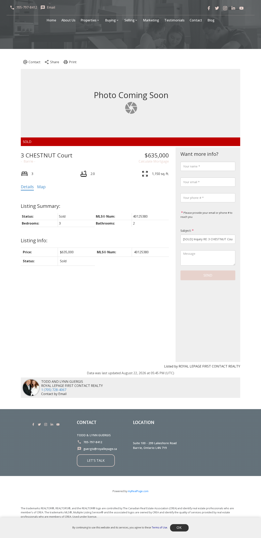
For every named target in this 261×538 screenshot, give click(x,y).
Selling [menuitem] (129, 20)
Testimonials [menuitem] (174, 20)
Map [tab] (41, 186)
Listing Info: (34, 240)
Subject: (185, 230)
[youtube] (241, 8)
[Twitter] (217, 8)
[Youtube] (58, 424)
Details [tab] (27, 186)
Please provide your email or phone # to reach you (206, 215)
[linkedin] (233, 8)
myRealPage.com (138, 491)
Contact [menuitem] (196, 20)
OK (179, 527)
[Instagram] (46, 424)
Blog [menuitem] (211, 20)
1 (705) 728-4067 (53, 389)
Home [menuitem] (51, 20)
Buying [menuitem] (110, 20)
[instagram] (225, 8)
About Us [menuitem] (68, 20)
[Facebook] (209, 8)
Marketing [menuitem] (151, 20)
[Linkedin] (52, 424)
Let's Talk (96, 460)
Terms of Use (159, 527)
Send (207, 275)
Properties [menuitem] (88, 20)
